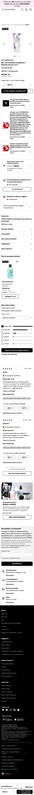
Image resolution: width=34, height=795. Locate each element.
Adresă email (5, 551)
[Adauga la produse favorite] (17, 261)
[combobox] (17, 318)
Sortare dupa (5, 314)
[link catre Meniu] (2, 9)
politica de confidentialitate (10, 547)
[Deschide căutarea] (22, 9)
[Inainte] (30, 44)
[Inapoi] (4, 44)
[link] (17, 350)
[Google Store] (7, 719)
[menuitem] (26, 9)
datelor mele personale (16, 545)
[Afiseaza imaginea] (17, 42)
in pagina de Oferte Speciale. (9, 726)
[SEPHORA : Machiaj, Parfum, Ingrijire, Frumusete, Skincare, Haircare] (10, 9)
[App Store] (19, 719)
